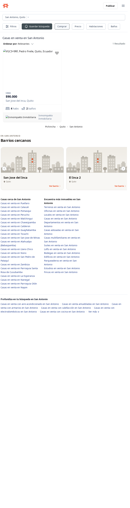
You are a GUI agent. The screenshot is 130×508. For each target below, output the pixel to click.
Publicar (110, 5)
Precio (78, 26)
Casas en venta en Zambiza (15, 263)
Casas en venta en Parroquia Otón (19, 282)
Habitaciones (96, 26)
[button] (18, 44)
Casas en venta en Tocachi (15, 233)
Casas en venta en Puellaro (15, 202)
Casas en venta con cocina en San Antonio (62, 310)
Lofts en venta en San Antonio (60, 248)
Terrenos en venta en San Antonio (62, 206)
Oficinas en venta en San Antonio (61, 210)
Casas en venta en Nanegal (15, 278)
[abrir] (123, 5)
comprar (62, 26)
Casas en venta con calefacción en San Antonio (66, 306)
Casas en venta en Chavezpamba (18, 221)
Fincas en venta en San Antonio (60, 271)
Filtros (13, 26)
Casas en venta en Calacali (15, 206)
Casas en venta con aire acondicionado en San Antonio (30, 303)
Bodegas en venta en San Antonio (62, 252)
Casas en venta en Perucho (15, 213)
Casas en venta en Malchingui (17, 217)
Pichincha (50, 125)
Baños (114, 26)
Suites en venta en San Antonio (60, 244)
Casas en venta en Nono (13, 252)
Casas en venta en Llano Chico (17, 248)
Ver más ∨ (93, 310)
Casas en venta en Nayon (14, 286)
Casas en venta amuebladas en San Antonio (85, 303)
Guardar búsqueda (39, 26)
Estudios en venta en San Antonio (62, 267)
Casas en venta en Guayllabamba (18, 229)
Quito (62, 125)
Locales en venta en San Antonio (61, 213)
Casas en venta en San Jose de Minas (20, 236)
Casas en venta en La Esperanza (18, 275)
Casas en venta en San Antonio (60, 217)
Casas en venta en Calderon (15, 225)
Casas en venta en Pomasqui (16, 210)
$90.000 (11, 96)
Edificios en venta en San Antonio (61, 256)
